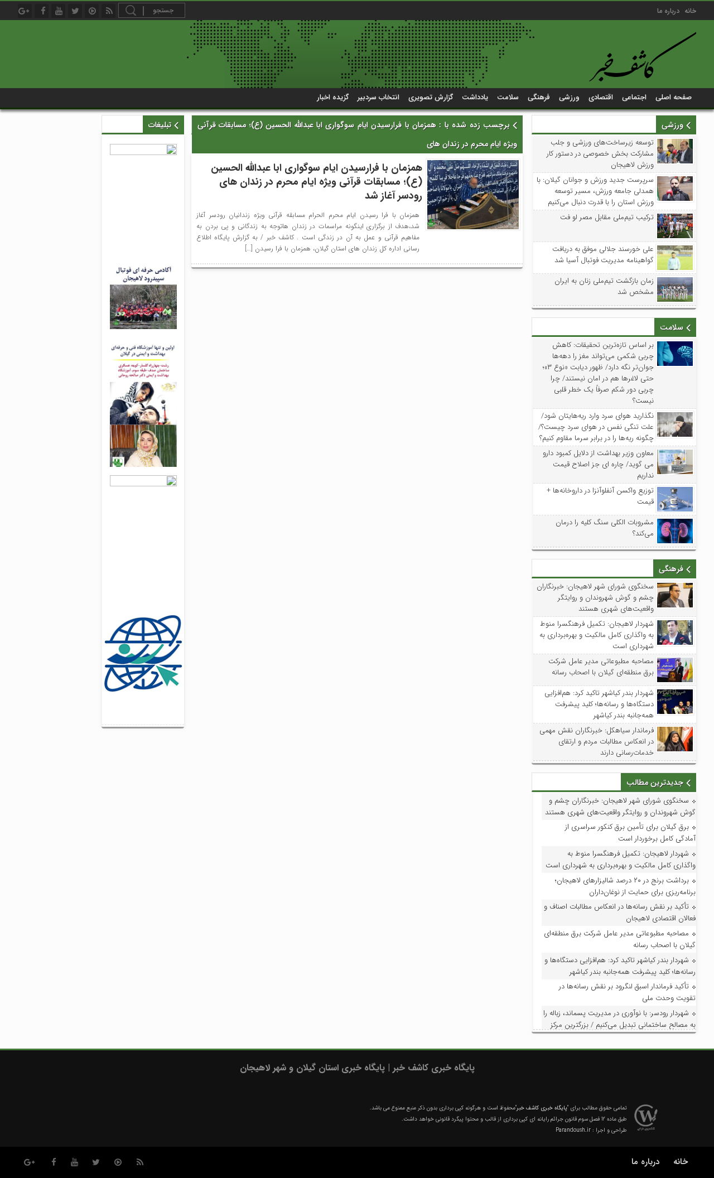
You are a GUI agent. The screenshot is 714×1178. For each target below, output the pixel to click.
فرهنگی (539, 97)
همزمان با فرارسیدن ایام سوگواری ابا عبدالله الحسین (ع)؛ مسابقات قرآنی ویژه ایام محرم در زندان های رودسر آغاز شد (316, 182)
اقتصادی (600, 97)
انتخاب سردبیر (378, 97)
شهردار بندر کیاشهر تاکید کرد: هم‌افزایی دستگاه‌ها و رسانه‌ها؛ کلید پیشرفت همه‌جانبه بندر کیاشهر (599, 704)
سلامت (508, 97)
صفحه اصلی (673, 97)
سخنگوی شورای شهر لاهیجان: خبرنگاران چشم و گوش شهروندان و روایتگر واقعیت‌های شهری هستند (595, 598)
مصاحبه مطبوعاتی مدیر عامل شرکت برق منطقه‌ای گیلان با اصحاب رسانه (601, 667)
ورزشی (569, 97)
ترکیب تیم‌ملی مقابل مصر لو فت (607, 217)
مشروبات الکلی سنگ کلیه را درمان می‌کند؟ (605, 528)
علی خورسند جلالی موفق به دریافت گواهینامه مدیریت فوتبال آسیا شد (603, 255)
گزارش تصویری (430, 97)
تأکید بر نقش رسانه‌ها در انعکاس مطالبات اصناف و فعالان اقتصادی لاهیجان (620, 912)
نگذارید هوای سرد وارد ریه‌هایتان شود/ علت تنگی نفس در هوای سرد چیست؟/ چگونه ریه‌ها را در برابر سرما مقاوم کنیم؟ (596, 427)
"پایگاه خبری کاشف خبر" (541, 1108)
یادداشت (475, 97)
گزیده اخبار (333, 97)
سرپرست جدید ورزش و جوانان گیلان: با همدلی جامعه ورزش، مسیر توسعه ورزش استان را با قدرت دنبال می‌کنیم (595, 191)
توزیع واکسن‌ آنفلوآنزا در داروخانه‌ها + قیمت (600, 496)
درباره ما (668, 11)
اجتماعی (634, 97)
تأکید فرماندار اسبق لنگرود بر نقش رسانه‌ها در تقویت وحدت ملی (627, 992)
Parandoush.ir (573, 1130)
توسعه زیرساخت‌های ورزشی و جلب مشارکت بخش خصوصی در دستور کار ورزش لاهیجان (600, 154)
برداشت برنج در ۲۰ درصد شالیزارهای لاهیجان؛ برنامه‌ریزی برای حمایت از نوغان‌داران (625, 886)
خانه (690, 11)
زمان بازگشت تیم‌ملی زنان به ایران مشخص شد (604, 287)
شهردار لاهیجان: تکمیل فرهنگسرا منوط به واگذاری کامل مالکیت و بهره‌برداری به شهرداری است (596, 635)
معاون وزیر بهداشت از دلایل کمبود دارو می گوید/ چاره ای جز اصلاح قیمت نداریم (598, 464)
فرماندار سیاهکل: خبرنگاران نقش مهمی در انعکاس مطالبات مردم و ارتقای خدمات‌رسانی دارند (596, 742)
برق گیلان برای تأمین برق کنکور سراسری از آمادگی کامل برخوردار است (630, 832)
